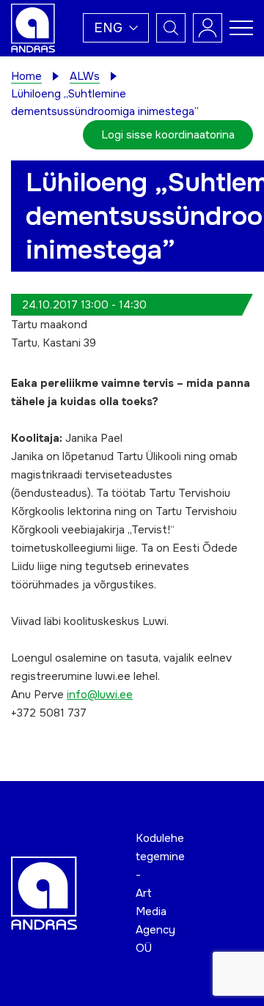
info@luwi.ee (100, 694)
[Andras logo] (33, 27)
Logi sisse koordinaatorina (168, 134)
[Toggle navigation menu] (241, 28)
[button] (116, 27)
